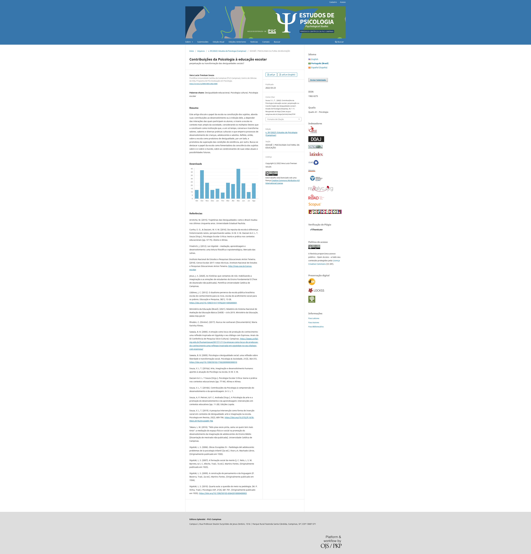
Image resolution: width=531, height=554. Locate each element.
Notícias (254, 41)
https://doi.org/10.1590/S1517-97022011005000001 (213, 302)
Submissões (202, 41)
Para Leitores (313, 318)
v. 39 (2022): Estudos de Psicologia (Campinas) (227, 51)
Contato (266, 41)
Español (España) (319, 67)
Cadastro (333, 2)
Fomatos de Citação (275, 119)
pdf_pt (272, 74)
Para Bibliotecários (316, 326)
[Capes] (325, 213)
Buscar (277, 41)
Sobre (188, 41)
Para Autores (313, 322)
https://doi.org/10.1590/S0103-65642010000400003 (223, 493)
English (314, 59)
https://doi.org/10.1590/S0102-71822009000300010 (213, 362)
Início (191, 51)
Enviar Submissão (318, 80)
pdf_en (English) (288, 74)
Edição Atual (218, 41)
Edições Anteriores (237, 41)
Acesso (343, 2)
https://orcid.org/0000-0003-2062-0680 (203, 84)
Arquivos (201, 51)
